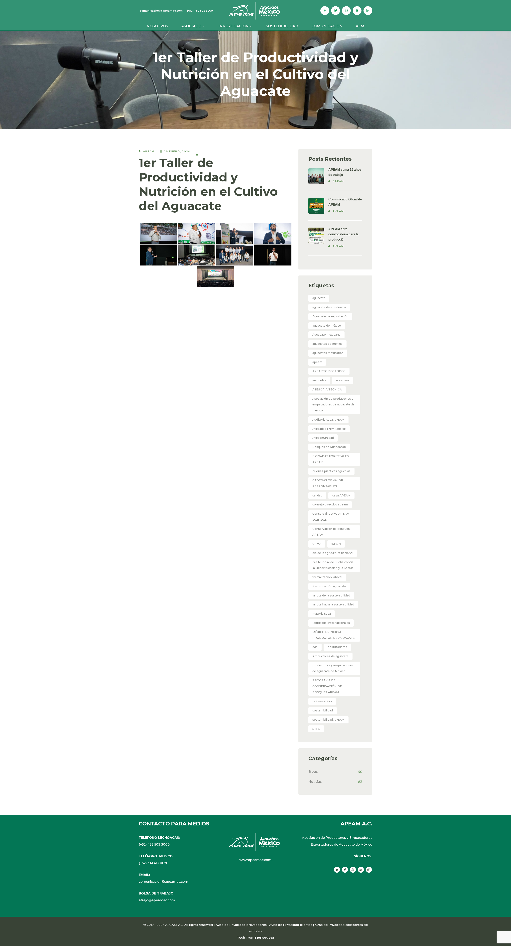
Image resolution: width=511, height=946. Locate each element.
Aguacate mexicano (326, 334)
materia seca (321, 613)
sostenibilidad (322, 710)
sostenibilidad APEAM (328, 719)
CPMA (316, 544)
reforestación (322, 701)
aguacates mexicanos (327, 353)
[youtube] (353, 870)
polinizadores (337, 647)
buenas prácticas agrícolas (331, 471)
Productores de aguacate (330, 656)
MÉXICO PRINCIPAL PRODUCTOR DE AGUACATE (333, 635)
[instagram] (369, 870)
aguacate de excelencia (329, 307)
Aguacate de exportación (330, 316)
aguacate (318, 298)
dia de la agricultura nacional (332, 553)
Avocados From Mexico (329, 429)
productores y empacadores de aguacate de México (332, 668)
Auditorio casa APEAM (328, 419)
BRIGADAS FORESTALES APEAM (330, 459)
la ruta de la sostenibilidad (331, 595)
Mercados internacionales (331, 623)
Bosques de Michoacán (329, 447)
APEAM (148, 151)
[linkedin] (361, 870)
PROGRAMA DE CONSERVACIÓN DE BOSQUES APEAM (327, 686)
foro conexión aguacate (329, 586)
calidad (317, 495)
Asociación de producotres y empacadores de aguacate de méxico (333, 404)
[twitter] (337, 870)
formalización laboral (327, 577)
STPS (316, 729)
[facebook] (345, 870)
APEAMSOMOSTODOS (329, 371)
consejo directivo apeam (330, 504)
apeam (317, 362)
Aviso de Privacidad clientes (290, 925)
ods (315, 647)
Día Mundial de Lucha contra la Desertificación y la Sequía (333, 565)
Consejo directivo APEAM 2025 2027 (330, 516)
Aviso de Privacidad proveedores (241, 925)
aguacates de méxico (327, 344)
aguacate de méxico (326, 325)
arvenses (342, 380)
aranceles (319, 380)
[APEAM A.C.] (255, 10)
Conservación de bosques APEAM (331, 532)
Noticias (315, 782)
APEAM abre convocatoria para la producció (343, 234)
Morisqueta (264, 937)
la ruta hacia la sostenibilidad (333, 604)
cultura (336, 544)
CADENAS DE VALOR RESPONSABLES (327, 483)
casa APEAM (341, 495)
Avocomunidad (323, 438)
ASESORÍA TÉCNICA (327, 389)
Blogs (313, 772)
